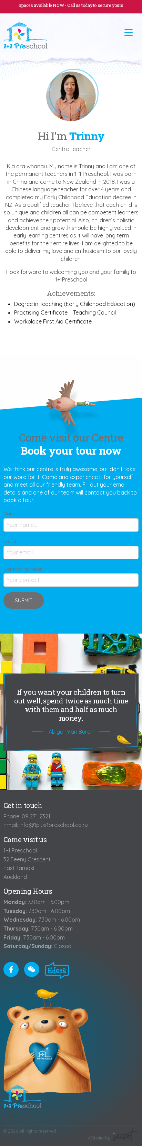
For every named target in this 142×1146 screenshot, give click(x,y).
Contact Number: (23, 569)
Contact (104, 1116)
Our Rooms (54, 1116)
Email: (10, 541)
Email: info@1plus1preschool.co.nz (46, 824)
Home (8, 1116)
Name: (10, 513)
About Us (28, 1116)
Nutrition (80, 1116)
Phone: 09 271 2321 (26, 816)
